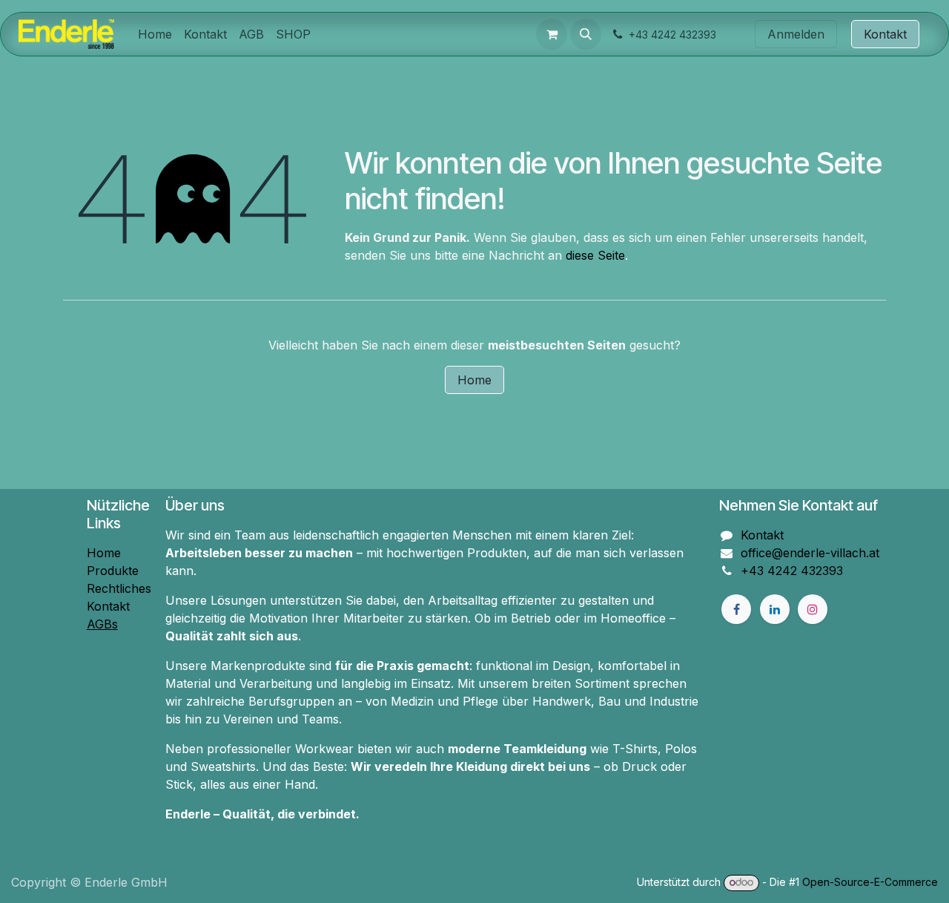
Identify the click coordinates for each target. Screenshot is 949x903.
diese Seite (595, 255)
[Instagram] (812, 609)
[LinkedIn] (775, 609)
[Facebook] (736, 609)
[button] (585, 34)
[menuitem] (155, 34)
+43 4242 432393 (792, 570)
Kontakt (885, 34)
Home (474, 379)
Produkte (113, 570)
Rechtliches (119, 588)
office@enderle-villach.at (810, 552)
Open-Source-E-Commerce (870, 882)
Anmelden (795, 34)
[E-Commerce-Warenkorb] (551, 34)
